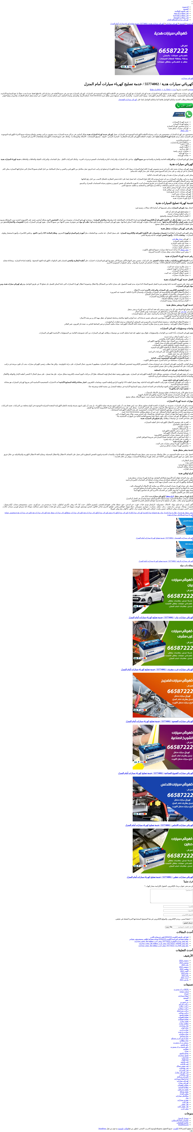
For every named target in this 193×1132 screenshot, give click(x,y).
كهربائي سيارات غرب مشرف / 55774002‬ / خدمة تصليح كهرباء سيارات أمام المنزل (157, 669)
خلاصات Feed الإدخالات (180, 1120)
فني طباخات (184, 1068)
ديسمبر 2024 (184, 960)
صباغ (187, 1051)
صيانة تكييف (184, 1053)
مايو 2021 (185, 975)
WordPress (102, 1129)
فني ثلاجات (184, 1064)
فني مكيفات (184, 1075)
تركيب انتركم (184, 1004)
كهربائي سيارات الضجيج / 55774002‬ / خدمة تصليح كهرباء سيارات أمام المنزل (159, 721)
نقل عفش (185, 1104)
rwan (191, 90)
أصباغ (186, 994)
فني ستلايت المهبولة (181, 17)
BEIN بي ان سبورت (181, 989)
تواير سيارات (184, 1026)
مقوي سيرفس (183, 1089)
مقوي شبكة (184, 1092)
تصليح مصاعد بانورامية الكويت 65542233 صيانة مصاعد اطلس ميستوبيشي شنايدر (159, 939)
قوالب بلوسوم (123, 1129)
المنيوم (186, 998)
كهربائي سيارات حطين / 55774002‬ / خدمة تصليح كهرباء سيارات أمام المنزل (160, 877)
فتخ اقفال (185, 1060)
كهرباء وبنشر (113, 513)
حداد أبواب (185, 1028)
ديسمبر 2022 (184, 967)
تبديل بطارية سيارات (174, 513)
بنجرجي (183, 311)
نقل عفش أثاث (183, 1106)
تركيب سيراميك (183, 1011)
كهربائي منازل (183, 1083)
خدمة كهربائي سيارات (139, 513)
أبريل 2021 (185, 977)
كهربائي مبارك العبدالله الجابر (178, 20)
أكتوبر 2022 (184, 971)
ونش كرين (185, 1109)
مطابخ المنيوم (183, 1087)
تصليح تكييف (184, 1015)
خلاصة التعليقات (183, 1123)
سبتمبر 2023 (184, 963)
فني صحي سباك (183, 1066)
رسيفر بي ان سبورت (181, 1043)
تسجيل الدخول (183, 1118)
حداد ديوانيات (184, 1034)
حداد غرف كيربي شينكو (180, 1038)
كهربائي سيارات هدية (90, 513)
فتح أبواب (185, 1057)
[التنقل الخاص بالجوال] (192, 1)
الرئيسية (185, 7)
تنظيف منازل (184, 1023)
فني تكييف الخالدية (182, 11)
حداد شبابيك (184, 1036)
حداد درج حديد (183, 1032)
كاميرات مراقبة (183, 1077)
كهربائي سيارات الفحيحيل (127, 100)
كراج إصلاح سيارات (181, 1079)
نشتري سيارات (183, 1100)
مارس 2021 (184, 980)
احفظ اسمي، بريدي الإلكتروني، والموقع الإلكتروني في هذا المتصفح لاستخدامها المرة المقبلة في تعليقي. (152, 919)
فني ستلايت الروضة (181, 13)
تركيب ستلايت (183, 1009)
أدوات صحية (184, 992)
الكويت (175, 1129)
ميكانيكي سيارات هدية (175, 515)
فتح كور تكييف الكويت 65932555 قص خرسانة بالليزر (169, 937)
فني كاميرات (184, 1070)
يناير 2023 (185, 965)
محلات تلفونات (183, 1085)
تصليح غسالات (183, 1019)
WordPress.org (183, 1125)
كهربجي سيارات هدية (23, 513)
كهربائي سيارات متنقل (74, 513)
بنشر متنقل (184, 130)
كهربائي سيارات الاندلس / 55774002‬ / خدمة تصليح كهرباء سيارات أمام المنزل (159, 825)
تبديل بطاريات (177, 239)
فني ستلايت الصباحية (181, 15)
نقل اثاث (185, 1102)
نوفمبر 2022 (184, 969)
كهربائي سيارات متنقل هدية (56, 513)
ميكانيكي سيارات (182, 1096)
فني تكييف (185, 1062)
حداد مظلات (184, 1040)
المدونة (186, 9)
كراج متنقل (170, 496)
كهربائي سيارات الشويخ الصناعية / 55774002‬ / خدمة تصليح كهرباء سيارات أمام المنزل (155, 773)
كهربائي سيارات (187, 78)
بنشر (187, 1000)
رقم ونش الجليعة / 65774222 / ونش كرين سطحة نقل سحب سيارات (164, 943)
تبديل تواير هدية (161, 513)
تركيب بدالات (184, 1006)
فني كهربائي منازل (182, 1072)
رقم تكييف (185, 1045)
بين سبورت (184, 1002)
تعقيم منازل (184, 1021)
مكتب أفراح (184, 1094)
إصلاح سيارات (183, 996)
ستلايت (186, 1049)
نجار (187, 1098)
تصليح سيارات (151, 513)
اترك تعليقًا (154, 90)
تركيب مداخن (184, 1013)
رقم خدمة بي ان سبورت (180, 1047)
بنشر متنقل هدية (187, 513)
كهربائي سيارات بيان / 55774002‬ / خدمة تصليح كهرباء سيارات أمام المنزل (161, 617)
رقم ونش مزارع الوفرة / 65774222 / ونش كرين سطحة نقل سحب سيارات (161, 941)
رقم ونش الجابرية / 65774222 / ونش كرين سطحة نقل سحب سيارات (163, 945)
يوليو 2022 (185, 973)
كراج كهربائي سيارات (125, 513)
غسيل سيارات (183, 1055)
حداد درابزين (184, 1030)
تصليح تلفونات (183, 1017)
